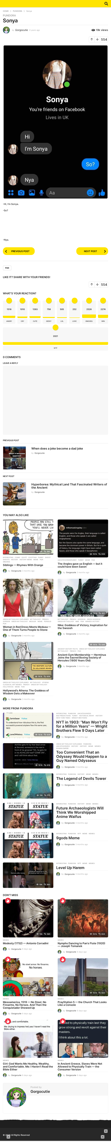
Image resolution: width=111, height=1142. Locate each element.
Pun (41, 559)
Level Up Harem (70, 867)
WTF (79, 833)
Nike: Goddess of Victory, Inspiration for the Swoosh (83, 627)
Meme (35, 559)
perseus (47, 621)
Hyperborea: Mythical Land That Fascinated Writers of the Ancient (69, 486)
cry (22, 321)
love (74, 321)
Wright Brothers (79, 718)
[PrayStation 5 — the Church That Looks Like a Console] (83, 977)
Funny (41, 557)
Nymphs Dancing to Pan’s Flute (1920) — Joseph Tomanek (81, 945)
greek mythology (19, 621)
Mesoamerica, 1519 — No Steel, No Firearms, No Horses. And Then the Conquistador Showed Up (25, 1005)
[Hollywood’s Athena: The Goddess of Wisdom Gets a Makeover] (28, 661)
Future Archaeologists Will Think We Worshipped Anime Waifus (80, 812)
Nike (77, 621)
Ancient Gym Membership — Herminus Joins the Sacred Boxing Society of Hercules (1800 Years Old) (82, 657)
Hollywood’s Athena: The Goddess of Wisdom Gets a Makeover (26, 692)
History (74, 746)
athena (45, 682)
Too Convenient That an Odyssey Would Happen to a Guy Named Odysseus (81, 756)
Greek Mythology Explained (92, 649)
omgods (88, 321)
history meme (26, 559)
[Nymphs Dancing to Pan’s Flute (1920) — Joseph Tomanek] (83, 918)
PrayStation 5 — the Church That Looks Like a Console (82, 1004)
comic (17, 557)
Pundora (26, 708)
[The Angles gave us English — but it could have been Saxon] (83, 539)
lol (62, 321)
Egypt (24, 557)
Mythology (35, 619)
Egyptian (32, 557)
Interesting (61, 713)
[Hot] (63, 901)
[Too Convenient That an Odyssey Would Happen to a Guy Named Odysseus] (28, 756)
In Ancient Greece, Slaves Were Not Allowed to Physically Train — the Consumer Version (80, 1066)
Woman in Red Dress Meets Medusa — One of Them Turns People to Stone (27, 628)
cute (35, 321)
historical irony (86, 716)
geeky (48, 321)
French (45, 619)
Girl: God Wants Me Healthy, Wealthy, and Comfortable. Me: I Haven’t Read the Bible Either (28, 1066)
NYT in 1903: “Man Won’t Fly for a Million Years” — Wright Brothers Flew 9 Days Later (82, 726)
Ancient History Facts (68, 649)
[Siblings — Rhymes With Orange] (28, 537)
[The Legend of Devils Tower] (28, 786)
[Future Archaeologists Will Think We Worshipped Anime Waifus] (28, 815)
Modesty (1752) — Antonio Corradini (25, 943)
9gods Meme (68, 838)
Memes (92, 833)
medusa (32, 621)
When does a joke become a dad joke (57, 448)
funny (81, 560)
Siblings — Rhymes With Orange (23, 565)
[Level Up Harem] (28, 875)
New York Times (63, 718)
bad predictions (63, 716)
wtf (55, 348)
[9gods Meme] (28, 845)
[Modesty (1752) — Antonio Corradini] (28, 918)
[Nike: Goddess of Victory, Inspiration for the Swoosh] (83, 598)
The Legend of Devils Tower (81, 778)
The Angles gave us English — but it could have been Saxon (80, 565)
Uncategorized (84, 713)
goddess (81, 619)
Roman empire (62, 748)
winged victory (92, 621)
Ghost (48, 557)
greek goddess (93, 619)
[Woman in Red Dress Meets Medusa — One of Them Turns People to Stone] (28, 598)
